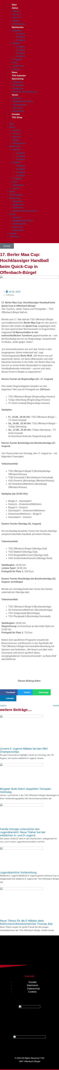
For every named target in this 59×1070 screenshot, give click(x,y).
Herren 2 (17, 14)
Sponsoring (17, 78)
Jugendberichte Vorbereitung (18, 872)
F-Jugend (17, 59)
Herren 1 (17, 11)
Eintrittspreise (19, 24)
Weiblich (16, 43)
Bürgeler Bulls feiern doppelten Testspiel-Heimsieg (26, 790)
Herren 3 (17, 17)
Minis (15, 62)
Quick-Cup (18, 108)
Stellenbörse (18, 85)
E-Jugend (20, 40)
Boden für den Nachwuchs (25, 91)
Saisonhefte (18, 111)
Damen (16, 21)
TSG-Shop (17, 117)
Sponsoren (18, 82)
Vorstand (17, 98)
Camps (16, 69)
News (14, 72)
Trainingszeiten (20, 104)
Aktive (15, 8)
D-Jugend (20, 37)
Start (14, 4)
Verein (15, 95)
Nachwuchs (17, 27)
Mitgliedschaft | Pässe (23, 101)
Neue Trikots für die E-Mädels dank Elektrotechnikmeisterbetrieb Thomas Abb (26, 922)
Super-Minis (18, 66)
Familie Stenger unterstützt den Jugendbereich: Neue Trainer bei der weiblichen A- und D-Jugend (23, 832)
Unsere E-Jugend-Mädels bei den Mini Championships (24, 750)
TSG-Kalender (19, 75)
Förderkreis (18, 88)
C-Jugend (20, 33)
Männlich (17, 30)
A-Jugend (20, 46)
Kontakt (16, 114)
